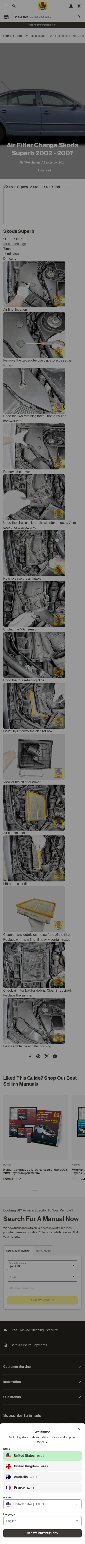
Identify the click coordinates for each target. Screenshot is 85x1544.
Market (7, 1497)
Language (9, 1514)
